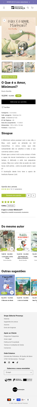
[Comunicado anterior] (3, 2)
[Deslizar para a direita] (34, 245)
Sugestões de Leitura (11, 322)
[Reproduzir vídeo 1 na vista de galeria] (30, 67)
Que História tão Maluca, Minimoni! (23, 257)
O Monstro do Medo (7, 300)
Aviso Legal (8, 339)
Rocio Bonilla (6, 91)
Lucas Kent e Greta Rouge (7, 257)
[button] (4, 8)
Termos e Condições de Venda (14, 345)
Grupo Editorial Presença (21, 403)
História (6, 319)
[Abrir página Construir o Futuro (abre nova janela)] (18, 380)
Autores (6, 325)
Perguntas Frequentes (11, 336)
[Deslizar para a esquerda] (3, 245)
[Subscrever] (31, 372)
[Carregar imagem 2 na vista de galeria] (18, 67)
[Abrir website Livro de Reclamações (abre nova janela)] (18, 389)
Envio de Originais (10, 327)
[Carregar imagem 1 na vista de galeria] (7, 67)
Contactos (7, 348)
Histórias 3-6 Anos (9, 77)
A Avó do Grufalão (23, 300)
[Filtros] (29, 195)
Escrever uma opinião (13, 195)
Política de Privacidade (11, 342)
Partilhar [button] (7, 107)
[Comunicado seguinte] (33, 2)
